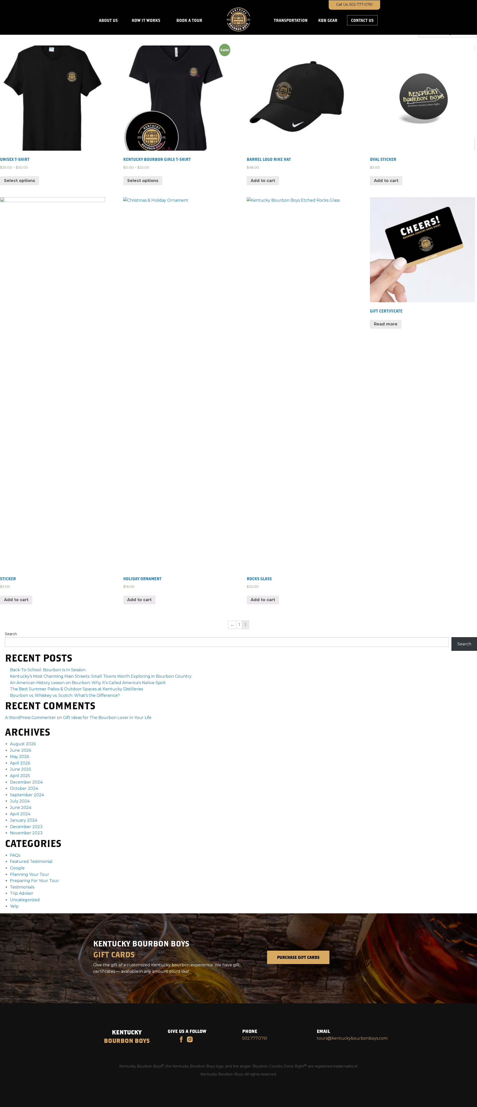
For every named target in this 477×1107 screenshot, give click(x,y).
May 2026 (19, 756)
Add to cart (263, 180)
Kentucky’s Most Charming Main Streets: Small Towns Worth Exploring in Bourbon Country (101, 676)
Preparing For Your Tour (34, 880)
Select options (19, 180)
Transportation (291, 20)
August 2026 (23, 744)
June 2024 (20, 807)
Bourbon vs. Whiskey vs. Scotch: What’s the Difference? (65, 695)
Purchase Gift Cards (298, 957)
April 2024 (20, 814)
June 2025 (20, 769)
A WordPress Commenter (30, 717)
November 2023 (26, 833)
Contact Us (362, 20)
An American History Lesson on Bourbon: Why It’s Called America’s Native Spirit (88, 682)
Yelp (14, 906)
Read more (386, 324)
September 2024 (27, 795)
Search (11, 634)
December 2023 (26, 826)
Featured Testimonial (31, 861)
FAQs (15, 855)
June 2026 (20, 750)
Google (17, 868)
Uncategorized (25, 899)
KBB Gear (327, 20)
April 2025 (20, 775)
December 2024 (26, 782)
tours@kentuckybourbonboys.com (352, 1038)
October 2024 (24, 788)
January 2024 (23, 820)
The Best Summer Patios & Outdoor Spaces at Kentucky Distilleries (76, 689)
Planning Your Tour (29, 874)
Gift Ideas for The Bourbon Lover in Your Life (107, 717)
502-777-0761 (361, 4)
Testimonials (22, 887)
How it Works (146, 20)
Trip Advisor (21, 893)
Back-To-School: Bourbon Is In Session (47, 669)
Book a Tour (189, 20)
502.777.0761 (254, 1038)
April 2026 (20, 763)
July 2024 (20, 801)
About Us (108, 20)
